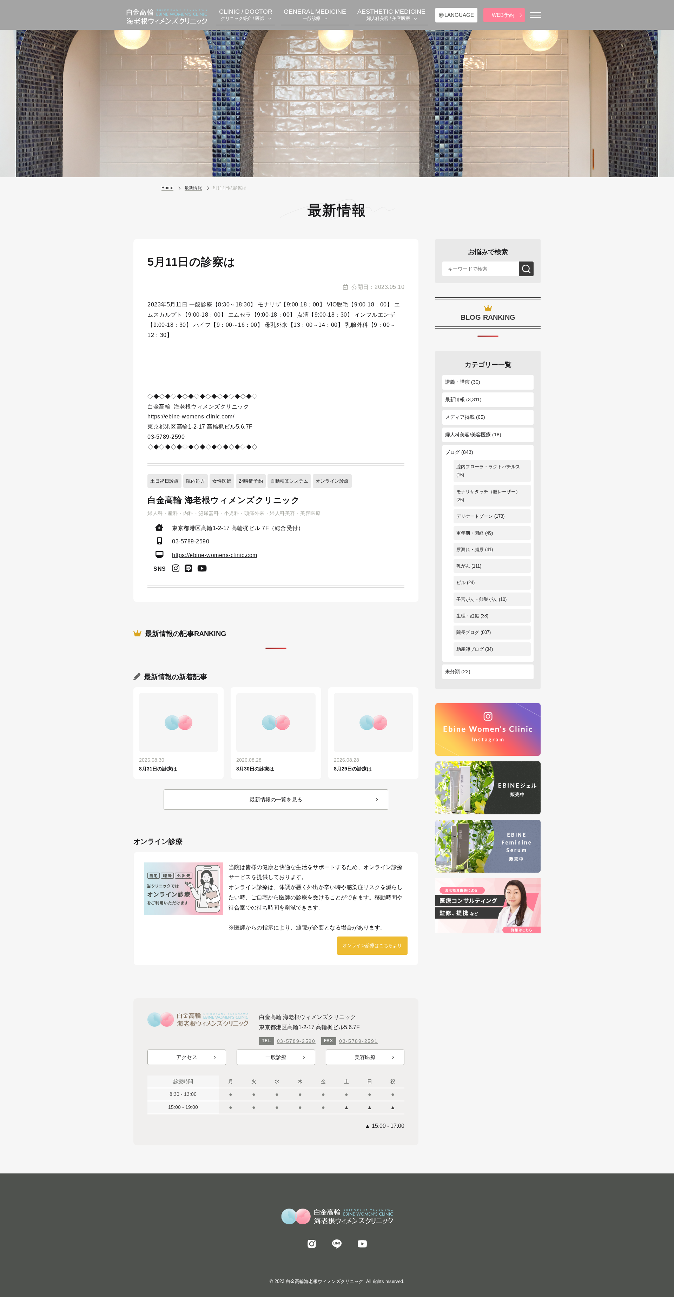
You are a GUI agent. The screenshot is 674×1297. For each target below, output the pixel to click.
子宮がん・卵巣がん (476, 599)
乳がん (463, 566)
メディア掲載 (460, 417)
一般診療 (275, 1057)
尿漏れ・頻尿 (470, 549)
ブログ (452, 452)
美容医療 (365, 1057)
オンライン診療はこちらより (372, 945)
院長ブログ (467, 632)
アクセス (186, 1057)
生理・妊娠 (467, 615)
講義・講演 (457, 382)
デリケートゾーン (474, 516)
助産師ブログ (470, 649)
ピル (460, 582)
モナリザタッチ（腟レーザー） (488, 491)
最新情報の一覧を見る (276, 799)
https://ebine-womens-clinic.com (214, 555)
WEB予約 (503, 15)
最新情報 (455, 399)
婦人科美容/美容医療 (468, 434)
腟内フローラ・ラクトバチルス (488, 466)
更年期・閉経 (470, 533)
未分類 (452, 671)
